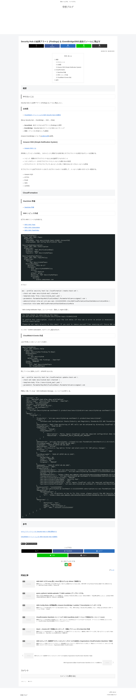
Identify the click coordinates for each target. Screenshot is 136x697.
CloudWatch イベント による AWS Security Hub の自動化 (42, 115)
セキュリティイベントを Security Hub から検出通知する (39, 531)
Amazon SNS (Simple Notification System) (69, 67)
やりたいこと (61, 62)
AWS (24, 543)
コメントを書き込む (68, 676)
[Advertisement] (68, 23)
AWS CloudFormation (32, 543)
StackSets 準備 (61, 72)
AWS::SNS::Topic (29, 224)
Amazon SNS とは (30, 148)
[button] (99, 46)
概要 (57, 59)
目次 (65, 56)
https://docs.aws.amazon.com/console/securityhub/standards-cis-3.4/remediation (92, 474)
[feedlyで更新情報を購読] (66, 564)
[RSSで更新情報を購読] (69, 564)
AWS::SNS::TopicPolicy (31, 230)
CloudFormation (60, 69)
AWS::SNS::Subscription (32, 227)
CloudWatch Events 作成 (64, 77)
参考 (57, 80)
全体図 (59, 64)
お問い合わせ (112, 692)
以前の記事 (45, 136)
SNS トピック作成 (62, 75)
